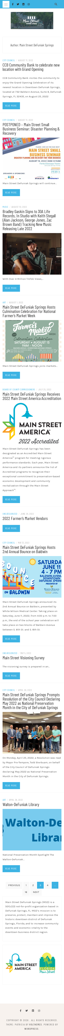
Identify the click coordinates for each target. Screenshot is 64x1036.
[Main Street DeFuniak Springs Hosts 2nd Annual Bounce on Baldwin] (32, 576)
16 (26, 892)
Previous (14, 885)
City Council (9, 60)
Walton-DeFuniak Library (21, 804)
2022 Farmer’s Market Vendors (25, 518)
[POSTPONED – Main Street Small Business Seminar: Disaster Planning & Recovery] (32, 158)
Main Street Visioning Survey (24, 657)
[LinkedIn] (33, 1010)
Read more (11, 105)
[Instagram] (39, 1010)
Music (5, 206)
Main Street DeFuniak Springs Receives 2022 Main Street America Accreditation (32, 396)
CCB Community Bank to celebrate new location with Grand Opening (31, 67)
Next (36, 892)
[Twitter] (26, 1010)
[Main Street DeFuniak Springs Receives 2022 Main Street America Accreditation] (32, 423)
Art (4, 302)
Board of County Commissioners (19, 389)
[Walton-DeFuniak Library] (32, 829)
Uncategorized (10, 513)
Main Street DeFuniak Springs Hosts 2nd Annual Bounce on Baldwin (29, 549)
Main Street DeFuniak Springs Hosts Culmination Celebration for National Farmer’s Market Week (29, 311)
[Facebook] (20, 1010)
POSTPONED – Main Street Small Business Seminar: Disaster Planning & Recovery (31, 129)
